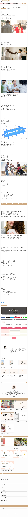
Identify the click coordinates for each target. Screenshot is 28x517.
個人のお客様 (4, 498)
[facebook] (11, 352)
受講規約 (13, 514)
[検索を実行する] (26, 382)
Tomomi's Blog (4, 500)
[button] (3, 317)
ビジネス (3, 476)
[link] (10, 352)
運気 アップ (4, 492)
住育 (3, 482)
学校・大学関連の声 (5, 497)
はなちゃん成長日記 (5, 479)
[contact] (15, 396)
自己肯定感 (4, 484)
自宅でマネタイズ (4, 477)
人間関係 (3, 485)
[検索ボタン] (24, 1)
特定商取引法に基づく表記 (18, 514)
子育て (3, 487)
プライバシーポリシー (9, 514)
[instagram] (14, 396)
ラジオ (3, 490)
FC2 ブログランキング (4, 302)
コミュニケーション (4, 8)
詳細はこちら (23, 3)
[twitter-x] (13, 396)
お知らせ (3, 503)
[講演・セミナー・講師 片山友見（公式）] (6, 1)
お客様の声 (4, 495)
